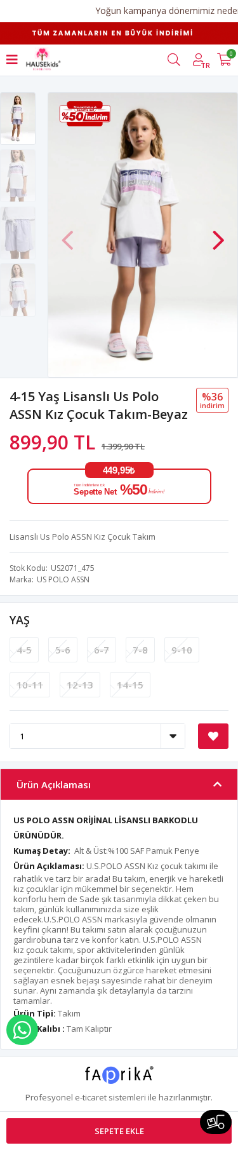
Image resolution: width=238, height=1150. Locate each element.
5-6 (62, 649)
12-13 (80, 684)
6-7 (101, 649)
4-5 (24, 649)
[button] (218, 234)
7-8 (140, 649)
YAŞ (20, 619)
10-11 (30, 684)
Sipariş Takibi (216, 1122)
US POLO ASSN (63, 579)
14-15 (130, 684)
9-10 (181, 649)
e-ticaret (91, 1097)
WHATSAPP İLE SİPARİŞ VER (22, 1030)
